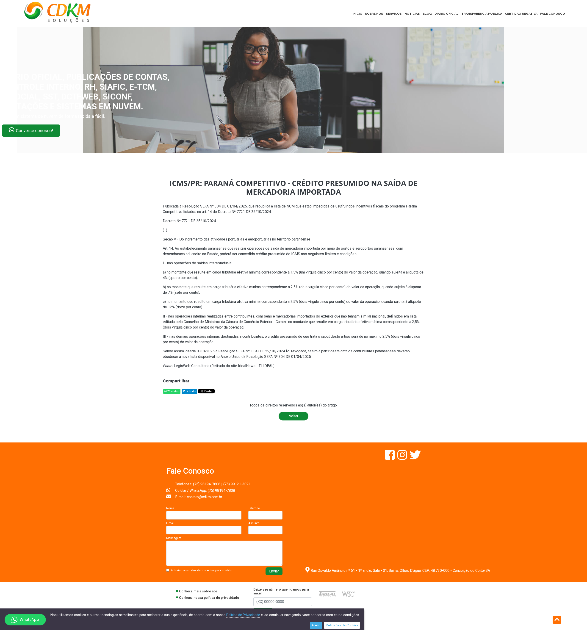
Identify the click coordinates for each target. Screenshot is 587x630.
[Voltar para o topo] (556, 620)
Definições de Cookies (342, 625)
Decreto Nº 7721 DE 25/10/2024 (244, 212)
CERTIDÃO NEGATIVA (521, 13)
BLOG (427, 13)
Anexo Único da (233, 356)
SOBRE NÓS (374, 13)
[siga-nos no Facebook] (390, 458)
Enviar (274, 571)
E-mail (170, 523)
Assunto (254, 523)
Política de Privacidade (243, 615)
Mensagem (173, 538)
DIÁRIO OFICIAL (447, 13)
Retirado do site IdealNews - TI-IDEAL (242, 366)
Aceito (315, 625)
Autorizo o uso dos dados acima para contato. (202, 570)
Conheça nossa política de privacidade (209, 598)
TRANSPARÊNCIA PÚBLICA (481, 13)
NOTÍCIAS (412, 13)
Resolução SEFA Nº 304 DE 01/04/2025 (214, 206)
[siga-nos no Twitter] (415, 458)
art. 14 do (210, 212)
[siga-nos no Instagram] (402, 458)
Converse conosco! (55, 130)
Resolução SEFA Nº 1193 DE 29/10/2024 (251, 351)
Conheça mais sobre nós (198, 591)
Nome (170, 508)
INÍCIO (357, 13)
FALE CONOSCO (552, 13)
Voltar (293, 416)
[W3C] (348, 594)
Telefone (254, 508)
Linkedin (190, 391)
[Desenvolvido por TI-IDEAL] (327, 594)
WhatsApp (173, 391)
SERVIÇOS (394, 13)
